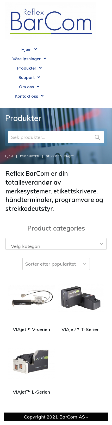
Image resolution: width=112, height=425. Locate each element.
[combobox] (56, 244)
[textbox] (56, 246)
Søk (97, 137)
